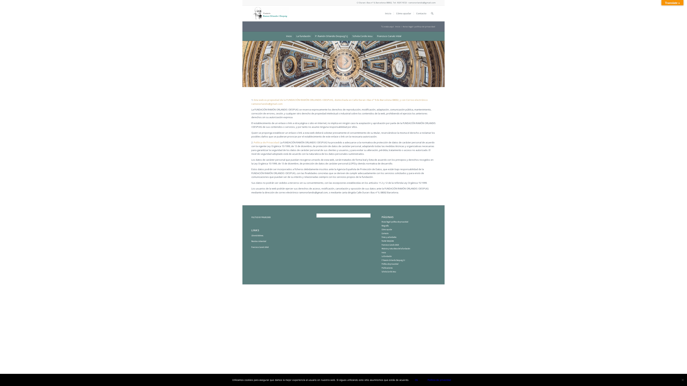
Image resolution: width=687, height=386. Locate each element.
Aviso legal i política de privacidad (395, 222)
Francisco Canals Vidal (260, 247)
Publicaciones (387, 268)
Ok (416, 379)
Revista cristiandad (258, 241)
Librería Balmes (257, 235)
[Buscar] (432, 13)
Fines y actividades (389, 237)
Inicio (397, 26)
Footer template (388, 241)
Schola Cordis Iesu (389, 271)
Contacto (385, 233)
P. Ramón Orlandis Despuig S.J (393, 260)
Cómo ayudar (387, 229)
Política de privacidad (390, 264)
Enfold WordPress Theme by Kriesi (297, 289)
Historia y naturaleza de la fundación (396, 248)
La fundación (387, 256)
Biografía (385, 225)
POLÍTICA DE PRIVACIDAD (261, 217)
